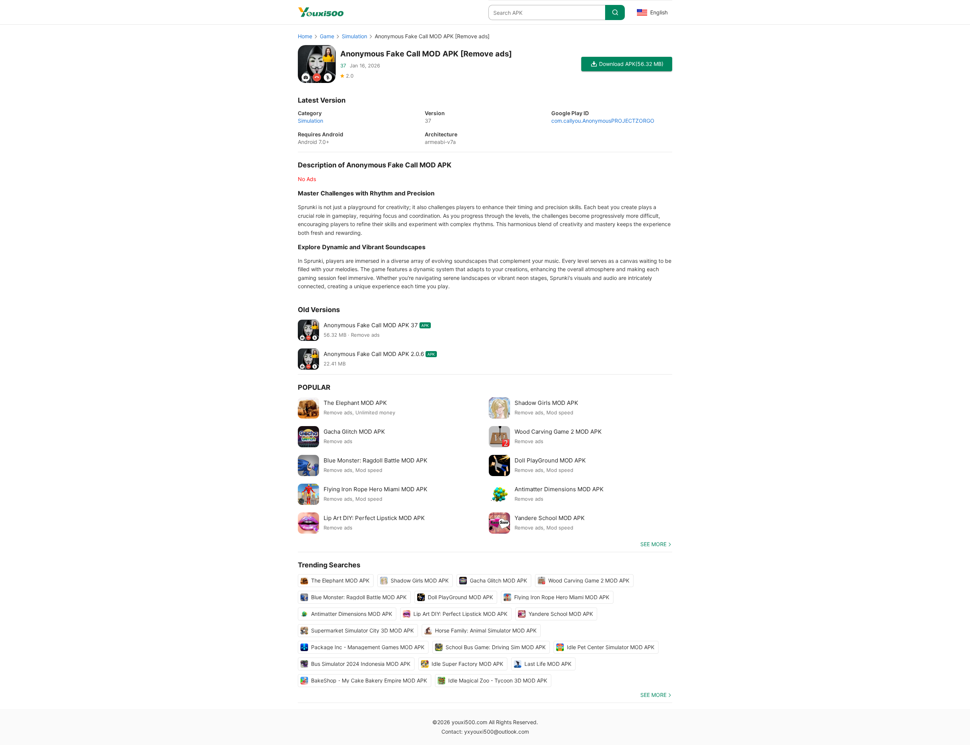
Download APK (631, 64)
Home (305, 36)
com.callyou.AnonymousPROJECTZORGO (602, 120)
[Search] (615, 12)
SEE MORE (653, 544)
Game (327, 36)
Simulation (354, 36)
